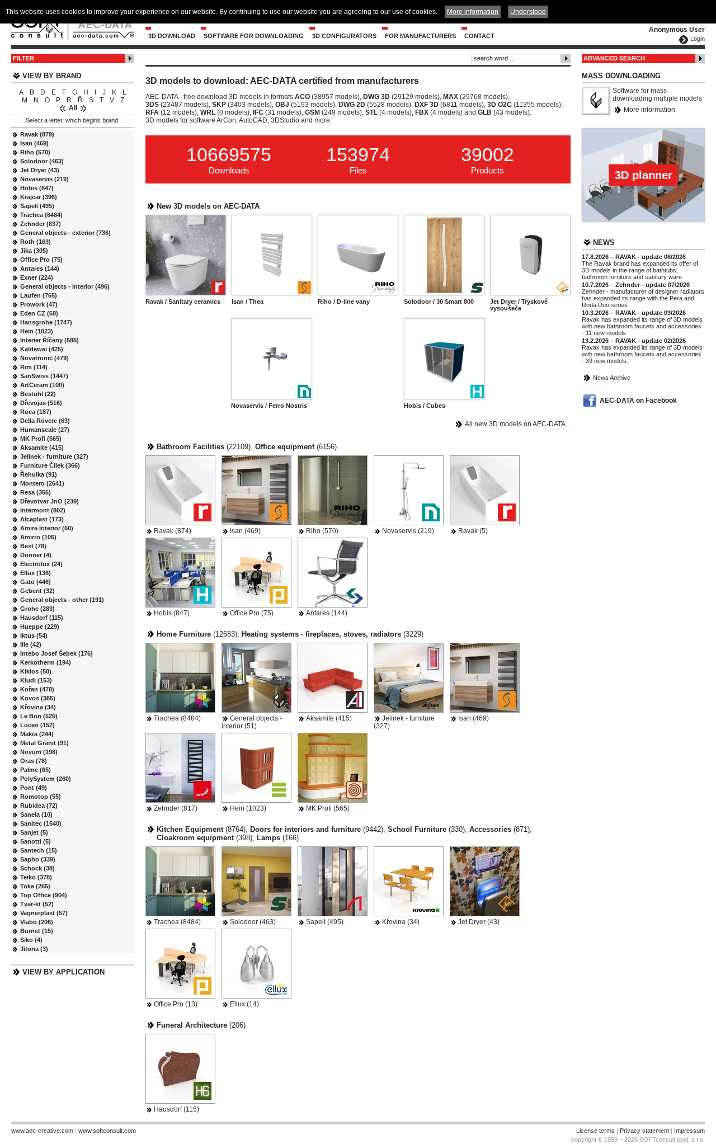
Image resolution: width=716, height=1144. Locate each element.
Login (697, 38)
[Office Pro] (256, 573)
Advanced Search (614, 58)
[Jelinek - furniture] (409, 678)
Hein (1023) (248, 808)
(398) (204, 838)
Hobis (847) (172, 613)
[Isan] (256, 490)
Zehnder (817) (175, 808)
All (73, 108)
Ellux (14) (244, 1004)
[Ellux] (256, 964)
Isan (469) (245, 531)
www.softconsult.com (107, 1130)
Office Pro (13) (175, 1004)
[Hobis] (180, 573)
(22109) (204, 446)
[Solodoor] (256, 881)
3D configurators (344, 35)
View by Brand (51, 76)
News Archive (611, 377)
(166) (278, 838)
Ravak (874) (172, 531)
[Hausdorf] (180, 1069)
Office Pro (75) (252, 613)
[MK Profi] (333, 768)
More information (649, 110)
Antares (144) (326, 613)
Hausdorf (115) (176, 1109)
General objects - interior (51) (252, 722)
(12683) (197, 634)
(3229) (332, 634)
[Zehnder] (180, 768)
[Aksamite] (333, 678)
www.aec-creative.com (42, 1130)
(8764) (201, 829)
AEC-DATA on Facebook (638, 400)
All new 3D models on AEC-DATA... (518, 424)
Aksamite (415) (329, 718)
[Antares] (333, 573)
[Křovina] (409, 881)
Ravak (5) (473, 531)
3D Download (171, 35)
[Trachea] (180, 678)
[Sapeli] (333, 881)
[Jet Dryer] (485, 881)
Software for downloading (254, 35)
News (604, 242)
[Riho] (333, 490)
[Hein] (256, 768)
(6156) (296, 446)
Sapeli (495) (324, 922)
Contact (479, 35)
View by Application (63, 972)
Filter (23, 58)
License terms (595, 1130)
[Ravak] (180, 490)
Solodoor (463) (253, 922)
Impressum (689, 1130)
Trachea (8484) (177, 718)
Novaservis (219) (408, 531)
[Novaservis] (409, 490)
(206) (201, 1025)
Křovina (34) (401, 922)
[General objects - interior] (256, 678)
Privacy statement (644, 1130)
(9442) (316, 829)
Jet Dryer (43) (479, 922)
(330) (426, 829)
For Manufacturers (420, 35)
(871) (499, 829)
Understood (528, 12)
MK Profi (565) (328, 808)
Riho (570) (322, 531)
